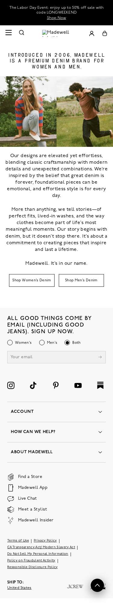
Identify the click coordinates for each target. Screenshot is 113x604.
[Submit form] (100, 357)
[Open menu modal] (8, 33)
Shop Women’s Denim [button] (31, 280)
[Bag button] (104, 33)
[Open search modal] (21, 33)
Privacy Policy (45, 540)
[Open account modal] (91, 33)
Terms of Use (18, 540)
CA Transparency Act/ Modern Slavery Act (41, 547)
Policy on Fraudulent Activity (31, 560)
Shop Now (56, 17)
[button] (97, 585)
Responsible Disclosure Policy (32, 567)
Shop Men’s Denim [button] (81, 280)
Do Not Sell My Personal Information (37, 554)
